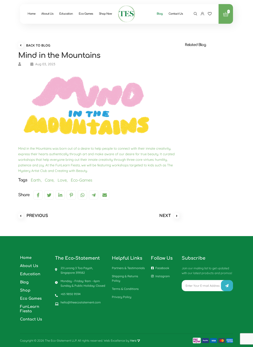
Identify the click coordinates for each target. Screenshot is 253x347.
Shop (25, 290)
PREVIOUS (36, 215)
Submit (227, 285)
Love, (64, 180)
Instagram (162, 276)
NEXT (165, 215)
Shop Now (105, 13)
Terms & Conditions (125, 289)
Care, (51, 180)
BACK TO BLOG (37, 45)
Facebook (162, 268)
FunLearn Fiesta (29, 309)
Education (66, 13)
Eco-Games (82, 180)
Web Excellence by (120, 340)
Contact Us (176, 13)
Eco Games (86, 13)
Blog (160, 13)
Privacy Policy (121, 297)
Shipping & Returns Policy (125, 278)
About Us (47, 13)
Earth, (38, 180)
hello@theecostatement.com (81, 302)
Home (31, 13)
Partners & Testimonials (128, 268)
